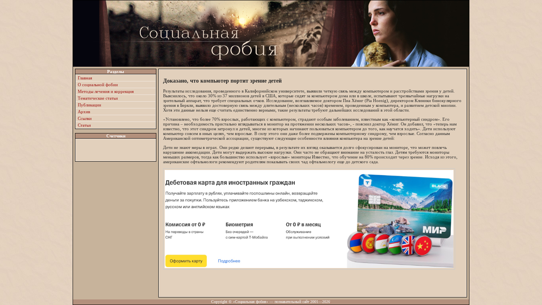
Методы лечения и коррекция (106, 91)
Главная (85, 77)
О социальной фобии (98, 84)
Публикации (89, 104)
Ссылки (85, 118)
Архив (84, 111)
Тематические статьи (98, 98)
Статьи (84, 125)
